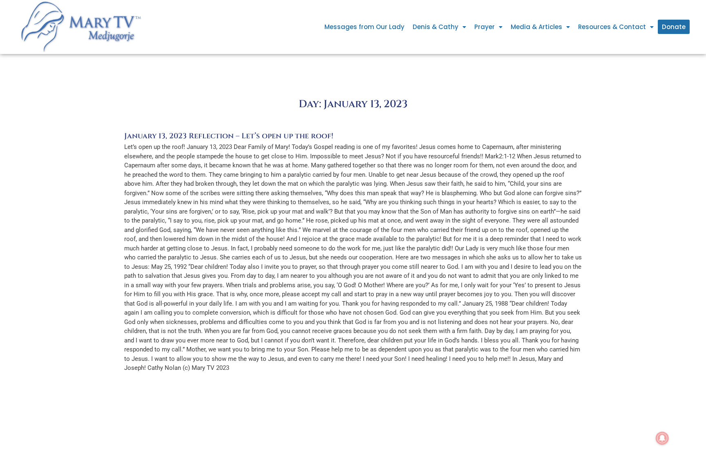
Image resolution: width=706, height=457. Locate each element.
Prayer (484, 27)
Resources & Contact (612, 27)
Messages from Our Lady (364, 27)
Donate (674, 27)
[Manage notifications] (662, 438)
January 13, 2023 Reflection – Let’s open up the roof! (228, 136)
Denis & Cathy (435, 27)
